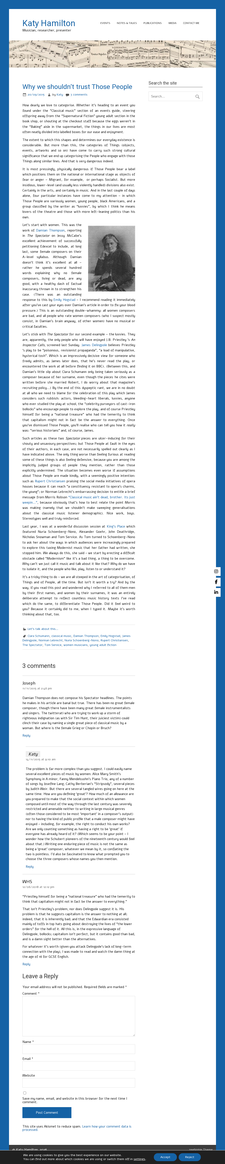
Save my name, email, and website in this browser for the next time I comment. (74, 1100)
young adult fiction (103, 645)
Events (105, 23)
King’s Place (116, 526)
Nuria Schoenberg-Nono (82, 640)
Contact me (191, 23)
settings (139, 1159)
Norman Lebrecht (51, 640)
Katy (60, 94)
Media (172, 23)
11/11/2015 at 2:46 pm (37, 688)
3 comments (79, 94)
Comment (31, 993)
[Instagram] (216, 571)
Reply (26, 735)
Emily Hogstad (64, 300)
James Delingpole (94, 345)
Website (28, 1075)
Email (27, 1059)
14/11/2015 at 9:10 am (41, 759)
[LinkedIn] (216, 592)
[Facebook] (216, 582)
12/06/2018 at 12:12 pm (38, 887)
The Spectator (32, 645)
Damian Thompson (50, 230)
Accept (165, 1157)
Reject (189, 1157)
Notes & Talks (127, 23)
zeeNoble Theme (201, 1150)
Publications (152, 23)
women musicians (76, 645)
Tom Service (53, 645)
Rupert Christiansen (50, 481)
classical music (61, 636)
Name (28, 1042)
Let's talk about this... (43, 629)
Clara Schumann (38, 636)
